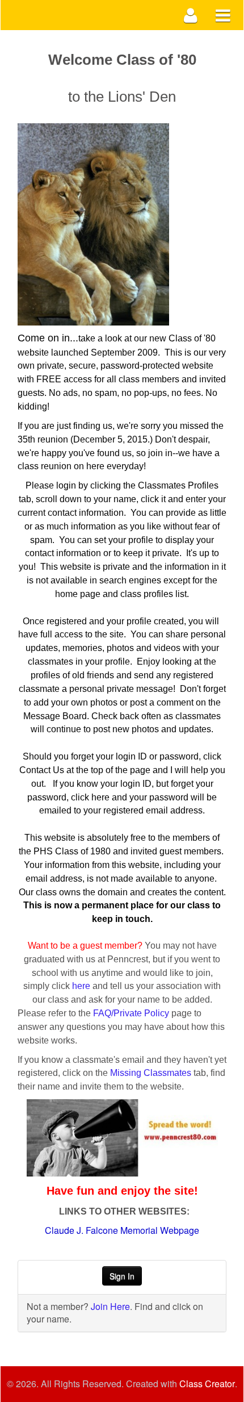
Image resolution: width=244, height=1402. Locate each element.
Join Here (110, 1306)
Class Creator (207, 1384)
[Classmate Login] (191, 15)
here (81, 986)
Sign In (122, 1276)
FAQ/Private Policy (131, 1013)
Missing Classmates (150, 1073)
